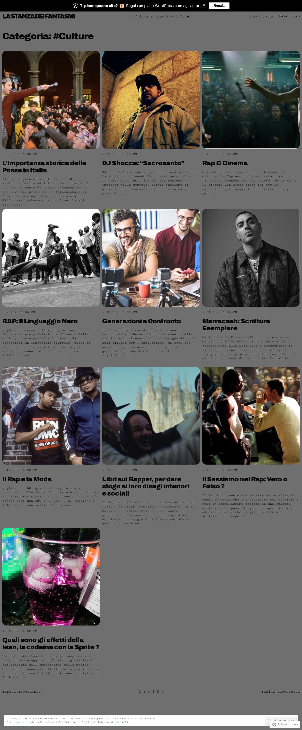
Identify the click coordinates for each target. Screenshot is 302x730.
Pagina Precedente (21, 691)
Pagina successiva (280, 691)
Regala (219, 5)
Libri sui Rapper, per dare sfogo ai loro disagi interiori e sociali (145, 486)
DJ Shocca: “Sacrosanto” (143, 163)
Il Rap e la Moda (27, 479)
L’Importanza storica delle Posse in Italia (44, 167)
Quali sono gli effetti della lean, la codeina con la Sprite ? (50, 644)
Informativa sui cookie (113, 722)
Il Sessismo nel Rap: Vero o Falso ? (244, 483)
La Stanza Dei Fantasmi (38, 16)
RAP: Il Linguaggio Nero (40, 321)
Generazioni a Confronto (141, 321)
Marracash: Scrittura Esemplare (236, 325)
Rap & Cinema (225, 163)
